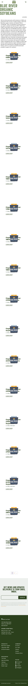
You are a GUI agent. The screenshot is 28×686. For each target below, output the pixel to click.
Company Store (19, 653)
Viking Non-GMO (5, 647)
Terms (19, 683)
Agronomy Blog (5, 660)
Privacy (16, 683)
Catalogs (3, 662)
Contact (17, 651)
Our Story (17, 645)
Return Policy (4, 664)
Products (4, 643)
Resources (4, 656)
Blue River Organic (5, 645)
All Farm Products (5, 649)
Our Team (17, 647)
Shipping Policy (24, 683)
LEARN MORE (9, 62)
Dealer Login (4, 665)
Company (18, 643)
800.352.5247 (4, 625)
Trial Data (3, 658)
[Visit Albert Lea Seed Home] (14, 2)
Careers (17, 649)
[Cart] (25, 2)
